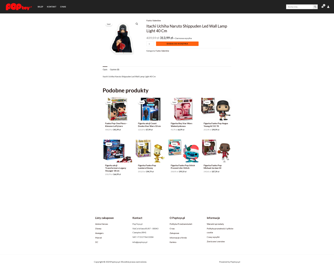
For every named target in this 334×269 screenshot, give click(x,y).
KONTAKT (51, 7)
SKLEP (40, 7)
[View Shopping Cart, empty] (322, 7)
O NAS (63, 7)
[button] (137, 24)
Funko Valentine (153, 20)
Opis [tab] (105, 69)
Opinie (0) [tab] (114, 69)
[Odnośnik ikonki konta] (328, 7)
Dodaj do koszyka (177, 44)
